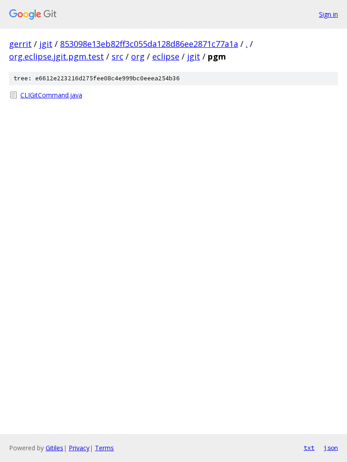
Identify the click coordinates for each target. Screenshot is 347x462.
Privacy (79, 448)
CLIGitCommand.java (51, 95)
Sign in (328, 14)
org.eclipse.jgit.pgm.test (56, 56)
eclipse (165, 56)
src (117, 56)
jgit (45, 43)
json (331, 448)
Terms (104, 448)
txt (309, 448)
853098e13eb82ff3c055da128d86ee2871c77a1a (149, 43)
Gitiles (54, 448)
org (138, 56)
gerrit (20, 43)
